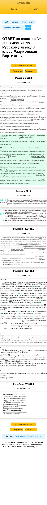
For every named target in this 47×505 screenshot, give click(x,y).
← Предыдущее (17, 71)
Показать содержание (23, 65)
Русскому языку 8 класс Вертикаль (28, 436)
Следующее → (30, 71)
